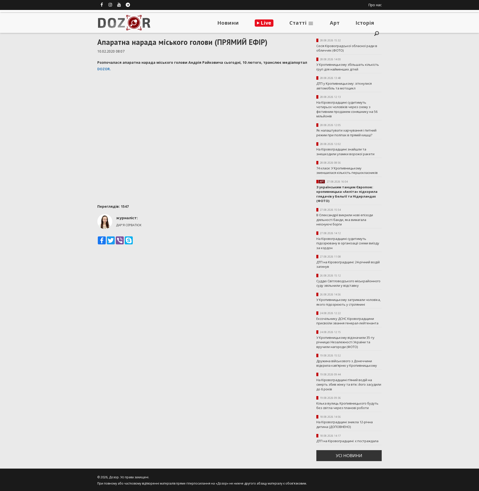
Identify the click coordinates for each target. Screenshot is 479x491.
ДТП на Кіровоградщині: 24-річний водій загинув (348, 264)
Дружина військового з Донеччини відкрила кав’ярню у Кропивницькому (346, 363)
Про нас (375, 4)
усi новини (349, 455)
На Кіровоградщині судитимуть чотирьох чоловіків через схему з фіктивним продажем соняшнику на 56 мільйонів (346, 109)
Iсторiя (365, 22)
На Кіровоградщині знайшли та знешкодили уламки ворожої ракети (345, 151)
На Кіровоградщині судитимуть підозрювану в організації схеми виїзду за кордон (347, 243)
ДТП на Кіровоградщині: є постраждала (347, 441)
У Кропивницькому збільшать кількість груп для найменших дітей (347, 66)
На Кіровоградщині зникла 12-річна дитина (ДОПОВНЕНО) (344, 424)
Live (265, 22)
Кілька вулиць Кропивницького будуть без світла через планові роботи (347, 405)
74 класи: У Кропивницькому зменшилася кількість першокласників (347, 170)
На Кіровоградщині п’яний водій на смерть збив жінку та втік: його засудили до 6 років (348, 384)
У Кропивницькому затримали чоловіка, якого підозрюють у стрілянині (348, 302)
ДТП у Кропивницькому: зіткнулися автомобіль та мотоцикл (344, 85)
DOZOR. (104, 69)
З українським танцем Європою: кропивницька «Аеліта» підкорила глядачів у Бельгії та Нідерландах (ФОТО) (346, 194)
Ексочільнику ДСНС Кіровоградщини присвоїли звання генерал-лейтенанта (347, 321)
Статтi (298, 22)
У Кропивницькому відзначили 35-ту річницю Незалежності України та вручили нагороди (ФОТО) (345, 342)
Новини (228, 22)
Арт (335, 22)
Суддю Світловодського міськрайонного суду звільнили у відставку (348, 283)
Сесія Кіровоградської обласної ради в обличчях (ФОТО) (346, 48)
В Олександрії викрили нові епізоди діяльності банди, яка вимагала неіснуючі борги (344, 219)
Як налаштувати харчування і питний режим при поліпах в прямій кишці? (346, 132)
